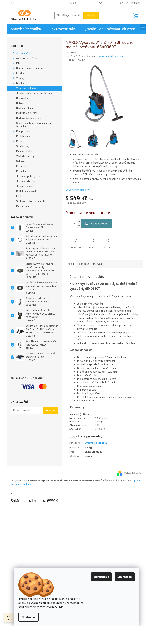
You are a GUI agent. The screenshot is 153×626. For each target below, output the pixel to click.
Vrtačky (20, 78)
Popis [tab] (71, 264)
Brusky (20, 83)
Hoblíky (20, 103)
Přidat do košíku (99, 223)
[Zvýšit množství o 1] (79, 221)
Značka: (77, 60)
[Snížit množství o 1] (79, 226)
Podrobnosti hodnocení (111, 56)
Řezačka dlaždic (26, 181)
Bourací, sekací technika (29, 68)
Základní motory (25, 156)
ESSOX (72, 3)
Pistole (20, 141)
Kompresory (23, 131)
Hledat (91, 15)
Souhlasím (124, 577)
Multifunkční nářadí (26, 113)
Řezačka (21, 171)
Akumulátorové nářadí (28, 58)
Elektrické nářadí (22, 53)
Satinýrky (21, 161)
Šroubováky (23, 146)
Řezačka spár (24, 186)
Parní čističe (23, 206)
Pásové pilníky (24, 151)
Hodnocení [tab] (84, 264)
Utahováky (22, 98)
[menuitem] (26, 29)
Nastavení (28, 617)
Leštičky (21, 196)
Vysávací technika (26, 88)
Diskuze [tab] (97, 264)
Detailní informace (76, 190)
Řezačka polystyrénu (29, 176)
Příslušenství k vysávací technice (35, 93)
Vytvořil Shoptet (133, 473)
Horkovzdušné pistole (28, 118)
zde (61, 607)
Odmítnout (101, 577)
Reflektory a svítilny (27, 191)
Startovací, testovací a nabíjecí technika (33, 124)
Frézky (20, 73)
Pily (18, 63)
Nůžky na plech (24, 108)
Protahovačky (24, 136)
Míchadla (21, 166)
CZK (122, 3)
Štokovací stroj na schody (30, 201)
